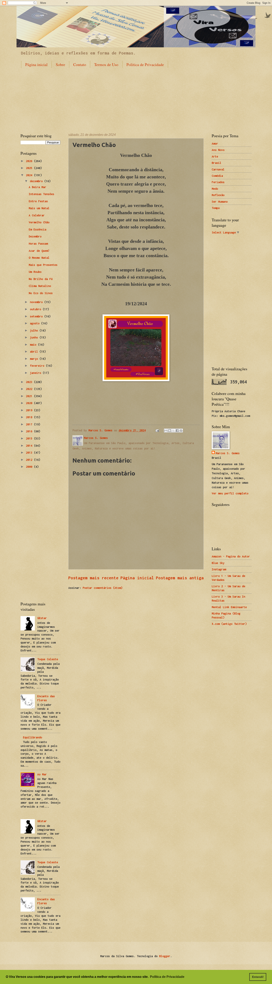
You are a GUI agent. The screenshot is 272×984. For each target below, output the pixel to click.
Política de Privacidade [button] (167, 976)
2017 (30, 424)
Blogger (164, 956)
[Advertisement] (136, 97)
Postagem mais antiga (180, 577)
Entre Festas (38, 201)
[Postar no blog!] (170, 431)
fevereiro (38, 365)
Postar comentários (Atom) (102, 587)
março (34, 358)
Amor (215, 143)
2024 (30, 175)
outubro (36, 309)
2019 (30, 410)
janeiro (36, 372)
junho (34, 337)
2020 (30, 403)
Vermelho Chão (39, 222)
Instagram (219, 569)
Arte (215, 156)
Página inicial (36, 64)
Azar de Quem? (39, 250)
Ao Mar (42, 774)
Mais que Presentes (43, 264)
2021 (30, 396)
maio (34, 344)
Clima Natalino (40, 286)
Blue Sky (218, 563)
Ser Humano (220, 201)
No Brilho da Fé (41, 279)
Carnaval (218, 169)
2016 (30, 431)
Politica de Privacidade (145, 64)
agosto (35, 323)
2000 (30, 466)
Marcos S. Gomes (228, 453)
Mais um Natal (39, 208)
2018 (30, 417)
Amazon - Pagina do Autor (231, 556)
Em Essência (37, 229)
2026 (30, 161)
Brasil (216, 162)
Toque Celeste (47, 659)
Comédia (217, 175)
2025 (30, 168)
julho (34, 330)
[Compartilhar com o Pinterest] (181, 431)
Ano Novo (218, 150)
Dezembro (35, 236)
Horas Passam (38, 243)
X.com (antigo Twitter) (229, 623)
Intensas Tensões (41, 194)
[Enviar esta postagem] (157, 430)
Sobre (60, 64)
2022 (30, 389)
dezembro (37, 181)
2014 (30, 445)
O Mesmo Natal (39, 257)
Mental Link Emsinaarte (229, 607)
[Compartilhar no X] (173, 431)
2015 (30, 438)
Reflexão (218, 195)
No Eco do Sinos (41, 293)
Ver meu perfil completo (230, 493)
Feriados (218, 182)
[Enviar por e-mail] (166, 431)
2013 (30, 452)
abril (34, 351)
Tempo (216, 208)
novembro (37, 302)
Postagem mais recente (93, 577)
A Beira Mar (37, 187)
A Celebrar (37, 215)
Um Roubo (35, 271)
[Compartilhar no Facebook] (177, 431)
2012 (30, 459)
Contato (79, 64)
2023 (30, 382)
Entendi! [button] (258, 976)
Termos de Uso (106, 64)
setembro (37, 316)
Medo (215, 188)
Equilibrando (32, 737)
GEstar (42, 618)
